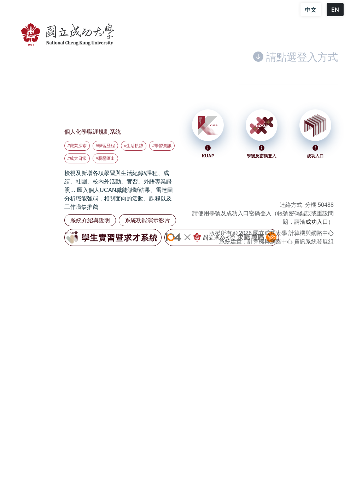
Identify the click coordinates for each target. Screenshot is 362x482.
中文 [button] (310, 9)
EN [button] (335, 9)
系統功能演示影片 (147, 220)
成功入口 (316, 222)
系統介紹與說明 (90, 220)
